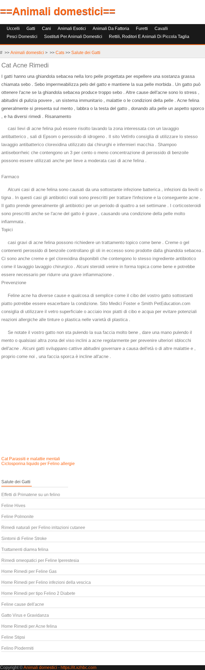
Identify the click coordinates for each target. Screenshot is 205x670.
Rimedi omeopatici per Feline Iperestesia (40, 560)
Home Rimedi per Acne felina (29, 626)
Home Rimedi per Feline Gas (29, 571)
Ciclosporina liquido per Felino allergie (38, 463)
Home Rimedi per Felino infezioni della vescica (46, 582)
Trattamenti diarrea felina (24, 549)
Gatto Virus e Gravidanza (25, 615)
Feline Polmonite (17, 516)
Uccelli (13, 28)
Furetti (142, 28)
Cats (60, 52)
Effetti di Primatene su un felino (30, 494)
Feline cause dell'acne (22, 604)
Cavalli (161, 28)
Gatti (30, 28)
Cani (46, 28)
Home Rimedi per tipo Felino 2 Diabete (38, 593)
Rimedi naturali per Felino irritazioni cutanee (43, 527)
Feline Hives (13, 505)
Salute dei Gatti (85, 52)
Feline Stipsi (13, 637)
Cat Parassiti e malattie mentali (31, 458)
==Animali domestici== (57, 11)
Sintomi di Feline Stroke (24, 538)
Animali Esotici (72, 28)
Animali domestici (27, 52)
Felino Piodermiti (17, 648)
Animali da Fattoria (111, 28)
